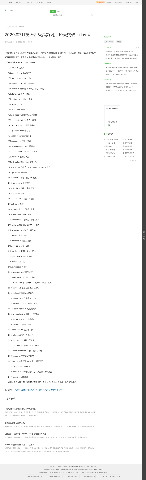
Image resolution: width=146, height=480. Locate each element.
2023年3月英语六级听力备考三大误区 (119, 87)
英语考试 (14, 27)
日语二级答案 (128, 139)
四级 (28, 53)
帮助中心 (40, 2)
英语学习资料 (20, 390)
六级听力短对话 (55, 390)
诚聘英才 (66, 466)
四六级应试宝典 (41, 390)
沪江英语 (7, 27)
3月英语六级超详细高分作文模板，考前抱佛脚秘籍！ (122, 84)
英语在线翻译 (110, 150)
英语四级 (10, 53)
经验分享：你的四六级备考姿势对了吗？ (120, 51)
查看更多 (133, 160)
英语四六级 (109, 42)
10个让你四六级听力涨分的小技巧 (118, 74)
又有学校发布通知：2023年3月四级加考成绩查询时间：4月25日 (122, 55)
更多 (137, 47)
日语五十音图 (110, 143)
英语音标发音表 (128, 156)
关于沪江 (52, 466)
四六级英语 (22, 27)
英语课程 (109, 146)
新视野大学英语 (128, 153)
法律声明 (73, 466)
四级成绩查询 (110, 153)
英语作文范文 (128, 146)
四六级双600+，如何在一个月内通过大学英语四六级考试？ (122, 71)
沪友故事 (86, 466)
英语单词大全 (128, 143)
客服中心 (59, 466)
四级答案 (30, 390)
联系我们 (80, 466)
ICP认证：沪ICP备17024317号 (68, 472)
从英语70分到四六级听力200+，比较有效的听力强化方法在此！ (122, 67)
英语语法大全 (110, 156)
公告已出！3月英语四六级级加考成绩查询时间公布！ (122, 58)
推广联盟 (93, 466)
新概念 (119, 42)
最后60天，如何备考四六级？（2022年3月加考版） (122, 90)
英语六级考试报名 (112, 139)
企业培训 (49, 2)
